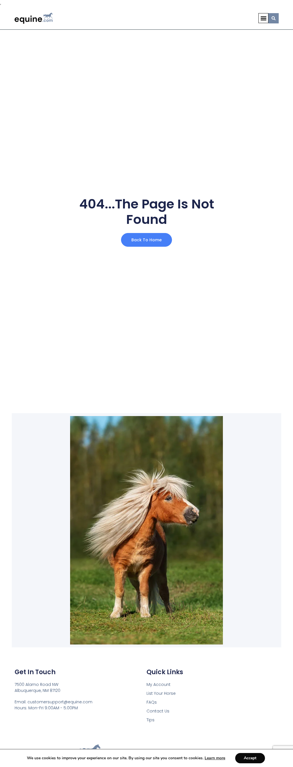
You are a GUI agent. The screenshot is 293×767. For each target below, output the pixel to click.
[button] (263, 18)
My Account (158, 684)
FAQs (151, 702)
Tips (150, 720)
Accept (250, 758)
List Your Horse (161, 693)
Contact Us (157, 711)
